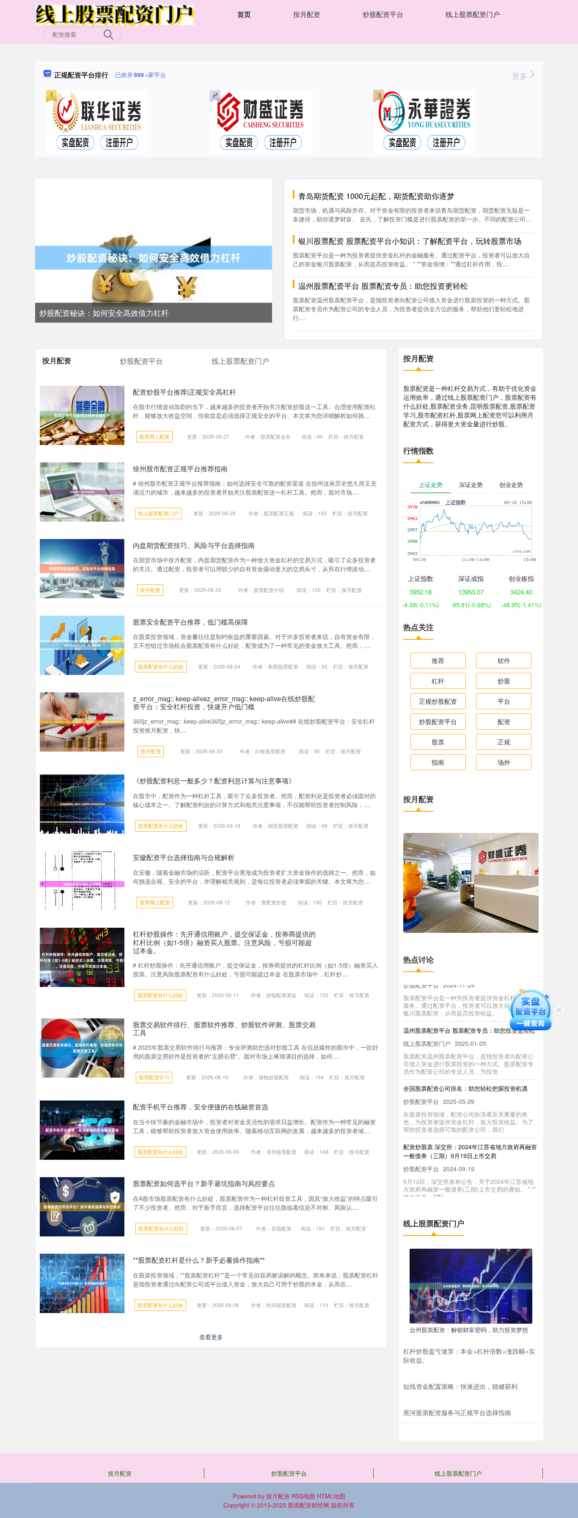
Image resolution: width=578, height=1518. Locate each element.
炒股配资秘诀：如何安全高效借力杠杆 (104, 312)
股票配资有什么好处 (161, 666)
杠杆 (438, 680)
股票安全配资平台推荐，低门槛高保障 (190, 622)
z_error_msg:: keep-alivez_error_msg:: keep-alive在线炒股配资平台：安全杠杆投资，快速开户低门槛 (224, 702)
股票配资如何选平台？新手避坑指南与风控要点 (204, 1183)
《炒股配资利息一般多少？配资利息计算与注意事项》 (214, 780)
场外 (504, 762)
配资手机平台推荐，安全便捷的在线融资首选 (200, 1107)
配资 (504, 721)
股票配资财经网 (308, 1505)
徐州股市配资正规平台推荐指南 (180, 468)
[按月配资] (114, 13)
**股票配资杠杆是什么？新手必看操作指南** (199, 1260)
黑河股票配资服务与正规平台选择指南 (457, 1412)
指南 (438, 762)
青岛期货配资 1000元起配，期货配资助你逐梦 (376, 195)
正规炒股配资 (438, 701)
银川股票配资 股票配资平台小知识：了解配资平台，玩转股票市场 (409, 240)
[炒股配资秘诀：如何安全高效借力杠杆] (153, 256)
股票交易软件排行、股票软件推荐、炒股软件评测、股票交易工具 (224, 1028)
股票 (438, 741)
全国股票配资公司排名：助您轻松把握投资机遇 (465, 1053)
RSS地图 (303, 1496)
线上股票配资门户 (473, 14)
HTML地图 (331, 1496)
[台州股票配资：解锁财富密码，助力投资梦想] (471, 1285)
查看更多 (211, 1337)
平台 (504, 701)
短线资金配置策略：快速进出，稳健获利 (460, 1386)
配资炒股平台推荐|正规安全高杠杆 (184, 392)
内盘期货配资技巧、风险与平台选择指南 (194, 545)
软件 (504, 660)
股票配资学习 (154, 1077)
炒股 (504, 680)
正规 (504, 741)
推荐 (438, 660)
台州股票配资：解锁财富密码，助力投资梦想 (469, 1329)
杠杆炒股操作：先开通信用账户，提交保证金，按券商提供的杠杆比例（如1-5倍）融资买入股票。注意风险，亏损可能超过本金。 (224, 942)
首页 (244, 14)
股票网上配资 (154, 436)
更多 (520, 75)
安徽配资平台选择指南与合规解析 (183, 857)
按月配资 (306, 14)
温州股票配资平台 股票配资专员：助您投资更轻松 (383, 285)
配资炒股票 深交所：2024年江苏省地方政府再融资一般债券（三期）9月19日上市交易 (470, 1115)
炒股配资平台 (383, 14)
